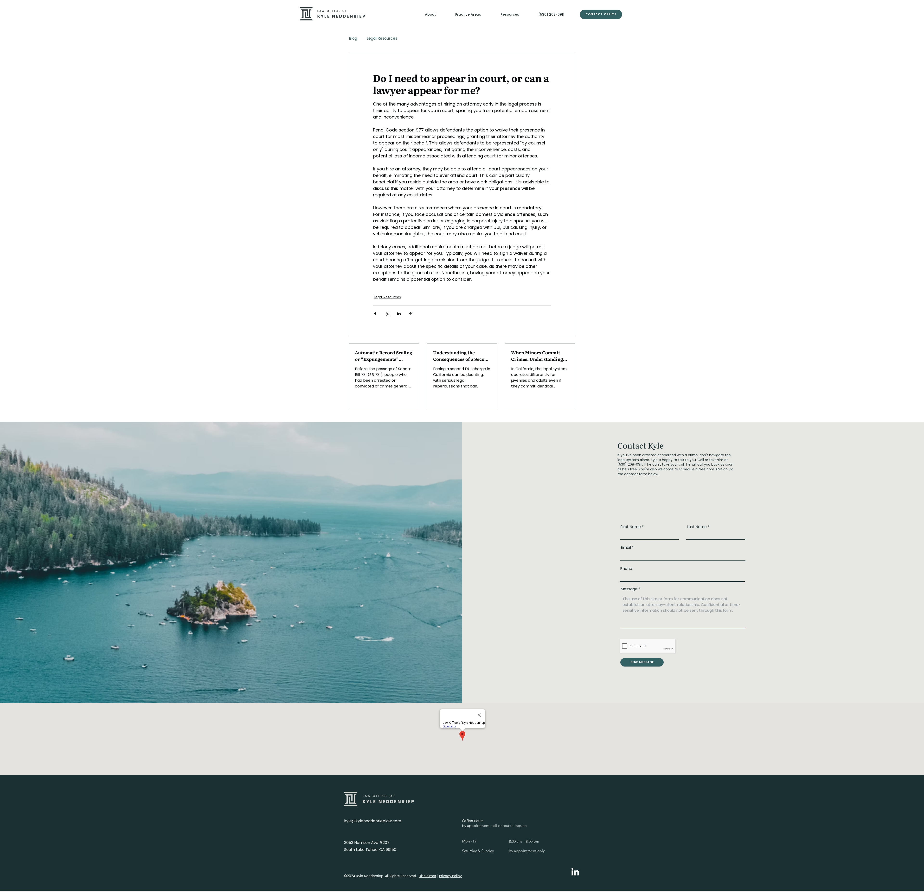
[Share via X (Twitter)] (387, 313)
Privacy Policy (450, 875)
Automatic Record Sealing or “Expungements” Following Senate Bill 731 (383, 355)
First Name (630, 527)
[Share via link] (410, 313)
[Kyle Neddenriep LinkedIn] (575, 872)
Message (629, 589)
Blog (353, 38)
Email (626, 547)
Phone (626, 569)
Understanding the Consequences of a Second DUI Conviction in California (461, 355)
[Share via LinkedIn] (399, 313)
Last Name (697, 527)
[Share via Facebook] (375, 313)
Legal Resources (382, 38)
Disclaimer (427, 875)
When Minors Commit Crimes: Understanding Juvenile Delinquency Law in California (540, 355)
